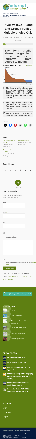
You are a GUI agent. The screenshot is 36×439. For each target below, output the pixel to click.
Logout (5, 416)
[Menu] (30, 7)
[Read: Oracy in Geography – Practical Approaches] (4, 368)
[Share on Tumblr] (25, 170)
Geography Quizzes (17, 338)
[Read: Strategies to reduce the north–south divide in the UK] (4, 383)
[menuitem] (26, 7)
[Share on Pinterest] (20, 170)
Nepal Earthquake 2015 (18, 328)
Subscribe (7, 412)
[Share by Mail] (30, 170)
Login (5, 407)
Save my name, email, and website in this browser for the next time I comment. (21, 236)
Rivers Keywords (23, 140)
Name (5, 202)
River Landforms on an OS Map (9, 151)
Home (13, 310)
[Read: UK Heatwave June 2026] (4, 358)
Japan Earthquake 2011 (18, 333)
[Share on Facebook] (5, 170)
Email (5, 213)
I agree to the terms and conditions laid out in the (21, 263)
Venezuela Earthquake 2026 (17, 362)
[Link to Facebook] (28, 432)
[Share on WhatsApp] (15, 170)
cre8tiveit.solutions (25, 430)
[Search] (26, 7)
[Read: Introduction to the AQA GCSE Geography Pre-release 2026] (4, 389)
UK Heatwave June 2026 (16, 357)
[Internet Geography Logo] (15, 7)
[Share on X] (10, 170)
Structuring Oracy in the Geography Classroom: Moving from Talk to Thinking (20, 376)
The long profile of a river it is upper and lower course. (19, 114)
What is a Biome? (16, 315)
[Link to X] (25, 432)
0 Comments (18, 37)
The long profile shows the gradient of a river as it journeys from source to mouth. (19, 105)
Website (5, 223)
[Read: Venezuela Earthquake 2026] (4, 363)
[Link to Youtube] (31, 432)
